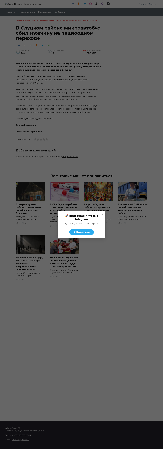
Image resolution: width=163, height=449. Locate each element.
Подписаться (83, 232)
